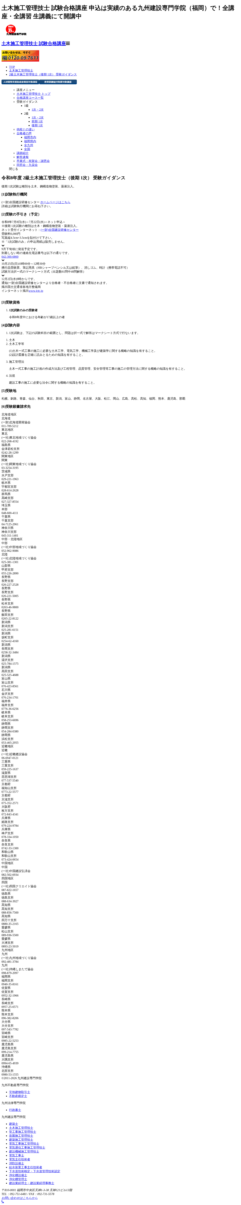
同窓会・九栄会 (27, 164)
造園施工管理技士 (21, 1135)
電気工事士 (16, 1155)
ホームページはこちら (55, 202)
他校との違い (26, 129)
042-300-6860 (10, 256)
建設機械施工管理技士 (24, 1151)
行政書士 (15, 1109)
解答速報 (23, 157)
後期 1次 (37, 125)
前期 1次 (37, 121)
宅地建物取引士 (19, 1092)
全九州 (28, 145)
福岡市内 (30, 137)
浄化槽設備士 (18, 1175)
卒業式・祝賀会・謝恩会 (33, 161)
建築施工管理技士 (21, 1139)
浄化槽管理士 (18, 1179)
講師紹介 (23, 153)
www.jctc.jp (36, 290)
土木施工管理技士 (21, 1127)
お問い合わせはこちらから (20, 1198)
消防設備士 (16, 1163)
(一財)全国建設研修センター (60, 229)
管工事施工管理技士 (22, 1131)
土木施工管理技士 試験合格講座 (34, 43)
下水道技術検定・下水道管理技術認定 (34, 1171)
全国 (27, 149)
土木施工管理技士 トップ (33, 93)
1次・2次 (38, 109)
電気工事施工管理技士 (24, 1143)
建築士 (13, 1123)
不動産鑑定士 (18, 1096)
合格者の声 (24, 133)
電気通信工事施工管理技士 (27, 1147)
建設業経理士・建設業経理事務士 (31, 1183)
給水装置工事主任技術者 (25, 1167)
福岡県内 (30, 141)
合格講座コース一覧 (30, 97)
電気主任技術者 (19, 1159)
